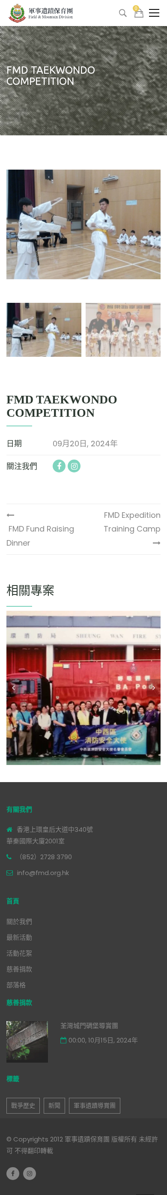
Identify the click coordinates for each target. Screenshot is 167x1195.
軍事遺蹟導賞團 (95, 1105)
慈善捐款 (19, 969)
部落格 (16, 984)
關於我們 (19, 921)
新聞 (54, 1105)
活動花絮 (19, 953)
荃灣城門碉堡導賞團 (89, 1025)
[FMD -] (41, 12)
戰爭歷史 (23, 1105)
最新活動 (19, 937)
